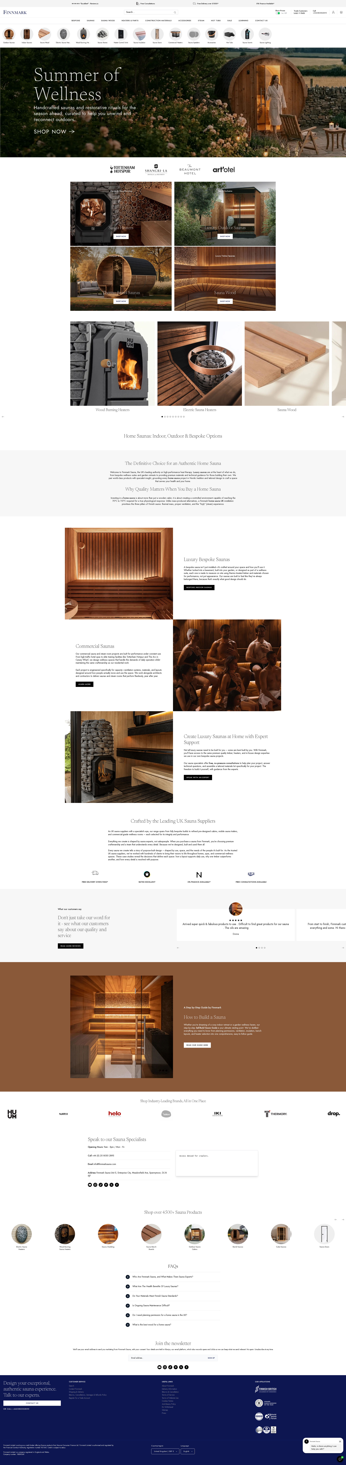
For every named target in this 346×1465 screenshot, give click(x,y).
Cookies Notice (167, 1401)
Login (297, 13)
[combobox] (152, 12)
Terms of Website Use (170, 1398)
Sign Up (211, 1358)
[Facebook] (117, 1185)
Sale (229, 20)
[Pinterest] (106, 1185)
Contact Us (261, 20)
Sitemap (165, 1410)
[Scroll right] (342, 34)
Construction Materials (158, 20)
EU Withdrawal (167, 1407)
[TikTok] (101, 1185)
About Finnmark (168, 1385)
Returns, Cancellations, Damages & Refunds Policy (88, 1395)
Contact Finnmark (75, 1389)
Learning (243, 20)
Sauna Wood (108, 20)
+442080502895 (320, 13)
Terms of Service (168, 1395)
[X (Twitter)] (111, 1185)
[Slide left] (3, 417)
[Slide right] (343, 417)
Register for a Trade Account (79, 1398)
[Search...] (176, 12)
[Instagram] (95, 1185)
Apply (304, 13)
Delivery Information (169, 1389)
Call (315, 11)
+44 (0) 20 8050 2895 (102, 1155)
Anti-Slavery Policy (169, 1404)
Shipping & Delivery (76, 1392)
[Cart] (341, 12)
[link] (121, 214)
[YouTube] (90, 1185)
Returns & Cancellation (170, 1392)
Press (164, 1413)
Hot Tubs (216, 20)
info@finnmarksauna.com (106, 1164)
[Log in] (333, 12)
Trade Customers (302, 11)
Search (71, 1385)
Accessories (184, 20)
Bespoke (76, 20)
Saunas (90, 20)
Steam (201, 20)
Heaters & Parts (130, 20)
